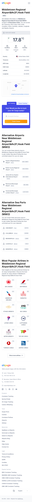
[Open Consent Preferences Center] (14, 490)
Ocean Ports (5, 412)
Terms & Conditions (8, 454)
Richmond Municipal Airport (12, 184)
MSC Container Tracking (9, 472)
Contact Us (5, 447)
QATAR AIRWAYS (9, 336)
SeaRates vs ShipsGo (8, 430)
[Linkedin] (2, 389)
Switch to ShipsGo (7, 435)
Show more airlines (15, 355)
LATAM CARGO (8, 323)
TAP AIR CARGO (23, 336)
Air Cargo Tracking (7, 402)
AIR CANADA (8, 286)
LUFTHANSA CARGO (23, 324)
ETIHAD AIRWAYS (8, 311)
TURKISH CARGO (9, 348)
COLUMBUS (9, 233)
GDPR (3, 459)
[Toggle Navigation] (29, 3)
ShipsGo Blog (6, 438)
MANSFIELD (9, 249)
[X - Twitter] (6, 389)
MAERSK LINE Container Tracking (12, 475)
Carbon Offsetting (7, 404)
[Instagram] (13, 389)
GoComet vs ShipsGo (8, 433)
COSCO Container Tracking (10, 483)
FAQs (3, 441)
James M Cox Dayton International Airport (12, 176)
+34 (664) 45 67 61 (9, 381)
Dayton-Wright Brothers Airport (13, 161)
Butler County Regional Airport (12, 168)
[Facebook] (9, 389)
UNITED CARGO (23, 348)
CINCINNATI (9, 228)
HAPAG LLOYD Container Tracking (12, 481)
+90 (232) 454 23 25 (9, 375)
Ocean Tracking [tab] (23, 103)
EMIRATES (23, 298)
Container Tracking (7, 396)
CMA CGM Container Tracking (11, 478)
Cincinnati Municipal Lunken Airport (12, 192)
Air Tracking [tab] (11, 103)
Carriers (4, 414)
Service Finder (6, 399)
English (20, 491)
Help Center (5, 444)
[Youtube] (16, 389)
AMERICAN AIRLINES (8, 299)
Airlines (4, 423)
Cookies (4, 462)
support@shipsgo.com (9, 385)
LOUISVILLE (9, 244)
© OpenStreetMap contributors (22, 94)
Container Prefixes (7, 417)
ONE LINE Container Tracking (10, 486)
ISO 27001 (5, 465)
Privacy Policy (6, 457)
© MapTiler (13, 94)
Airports (4, 420)
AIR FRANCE (23, 286)
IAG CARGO (23, 311)
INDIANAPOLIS (10, 238)
